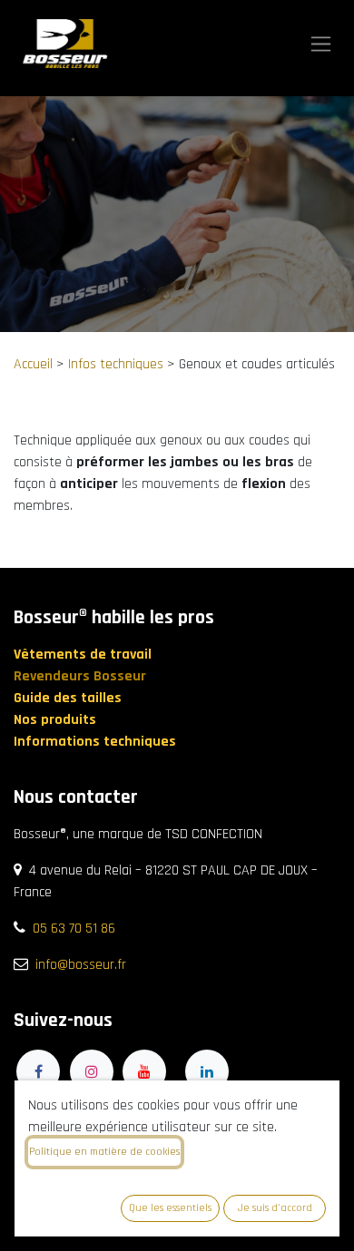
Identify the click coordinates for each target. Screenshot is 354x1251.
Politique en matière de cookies (104, 1151)
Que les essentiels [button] (170, 1208)
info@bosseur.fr (80, 964)
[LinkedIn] (207, 1071)
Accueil (33, 364)
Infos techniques (115, 364)
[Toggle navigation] (320, 44)
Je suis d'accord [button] (275, 1208)
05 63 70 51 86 (74, 928)
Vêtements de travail (84, 654)
